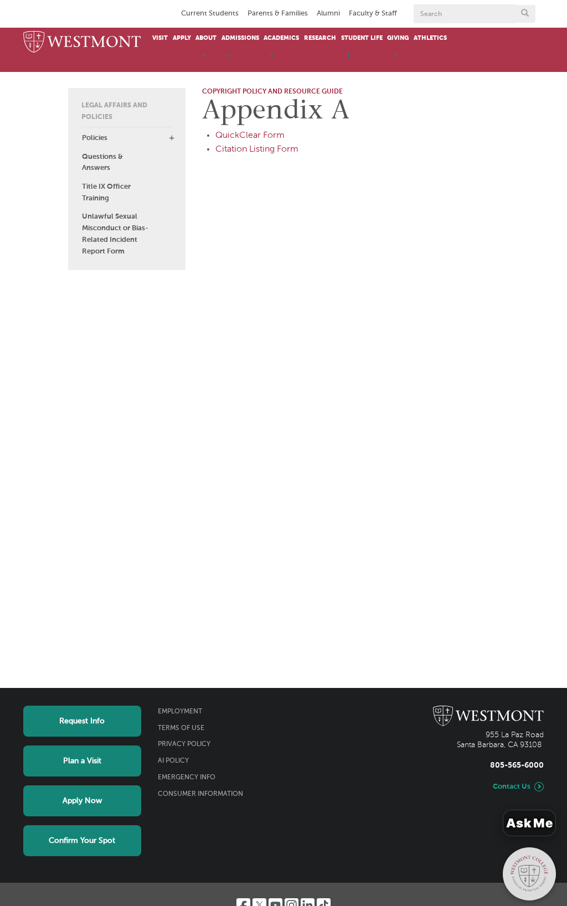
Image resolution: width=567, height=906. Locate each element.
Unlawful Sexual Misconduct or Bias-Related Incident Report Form (115, 234)
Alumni (328, 13)
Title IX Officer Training (106, 192)
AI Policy (173, 761)
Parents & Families (278, 13)
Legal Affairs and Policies (114, 111)
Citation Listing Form (256, 149)
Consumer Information (200, 794)
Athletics (430, 38)
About (206, 38)
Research (320, 38)
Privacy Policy (184, 744)
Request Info (82, 721)
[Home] (82, 43)
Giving (398, 38)
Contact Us (511, 786)
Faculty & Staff (373, 13)
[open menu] (204, 61)
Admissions (240, 38)
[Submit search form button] (524, 14)
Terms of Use (181, 728)
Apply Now (82, 801)
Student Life (362, 38)
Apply (182, 38)
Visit (160, 38)
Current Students (210, 13)
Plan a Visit (82, 761)
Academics (281, 38)
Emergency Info (186, 777)
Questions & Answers (102, 162)
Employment (180, 711)
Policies (94, 138)
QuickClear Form (250, 135)
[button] (171, 138)
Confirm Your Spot (82, 841)
